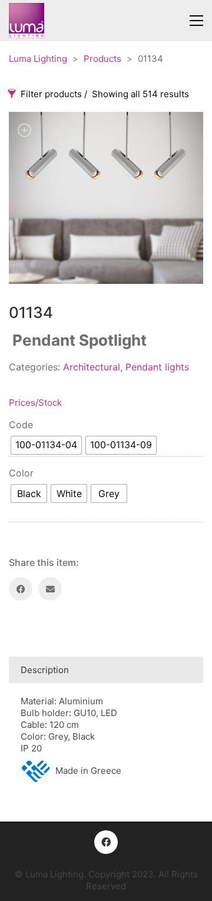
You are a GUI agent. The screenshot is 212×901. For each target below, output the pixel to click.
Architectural (91, 367)
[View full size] (24, 130)
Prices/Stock (35, 402)
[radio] (46, 445)
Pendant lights (157, 367)
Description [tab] (45, 669)
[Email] (50, 589)
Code (21, 424)
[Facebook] (20, 589)
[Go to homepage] (26, 20)
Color (21, 473)
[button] (196, 20)
